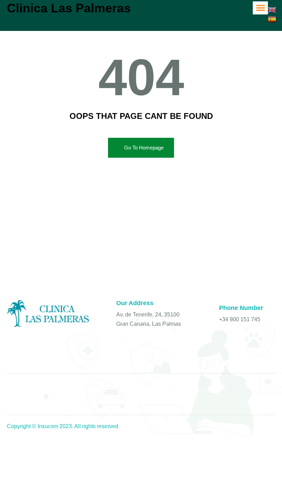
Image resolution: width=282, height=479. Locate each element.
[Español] (272, 18)
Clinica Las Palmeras (69, 8)
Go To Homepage (144, 148)
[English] (272, 9)
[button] (260, 7)
